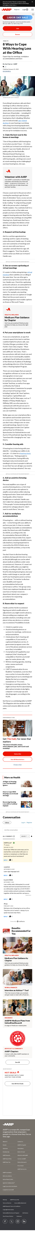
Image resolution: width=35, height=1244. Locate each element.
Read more (28, 895)
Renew (17, 34)
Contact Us (20, 1141)
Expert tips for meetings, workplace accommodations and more (16, 57)
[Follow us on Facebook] (5, 1221)
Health (5, 41)
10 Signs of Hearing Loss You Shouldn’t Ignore (9, 783)
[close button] (33, 14)
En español (7, 71)
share (29, 860)
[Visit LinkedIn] (24, 1221)
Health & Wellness (12, 315)
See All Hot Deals (17, 1083)
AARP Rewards (6, 1155)
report (28, 875)
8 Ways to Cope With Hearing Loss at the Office (17, 48)
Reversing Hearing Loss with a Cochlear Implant (10, 804)
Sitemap (5, 1199)
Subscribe (17, 754)
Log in (23, 822)
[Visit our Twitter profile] (11, 1221)
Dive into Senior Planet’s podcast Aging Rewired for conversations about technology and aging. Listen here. (16, 3)
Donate (4, 1145)
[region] (17, 871)
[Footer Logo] (17, 1124)
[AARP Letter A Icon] (8, 311)
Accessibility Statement (20, 1203)
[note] (17, 97)
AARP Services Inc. (22, 1169)
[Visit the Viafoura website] (21, 921)
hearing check (25, 453)
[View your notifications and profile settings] (31, 836)
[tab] (9, 836)
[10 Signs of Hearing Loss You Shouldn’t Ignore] (26, 784)
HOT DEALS (10, 1072)
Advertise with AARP (23, 1155)
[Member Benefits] (7, 931)
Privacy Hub (18, 764)
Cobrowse (19, 1216)
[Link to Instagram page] (17, 1221)
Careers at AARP (22, 1158)
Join (17, 28)
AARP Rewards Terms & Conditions (11, 1206)
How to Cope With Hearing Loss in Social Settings (10, 793)
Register (17, 9)
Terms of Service (7, 1203)
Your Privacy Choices (8, 1216)
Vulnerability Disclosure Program (11, 1213)
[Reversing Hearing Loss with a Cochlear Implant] (26, 804)
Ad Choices (25, 1213)
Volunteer (5, 1148)
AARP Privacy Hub (14, 1199)
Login (24, 9)
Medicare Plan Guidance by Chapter (17, 319)
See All (17, 1062)
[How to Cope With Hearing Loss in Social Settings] (26, 794)
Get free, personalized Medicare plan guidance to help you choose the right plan (16, 325)
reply (5, 860)
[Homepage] (6, 9)
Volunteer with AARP (16, 176)
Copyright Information (8, 1209)
